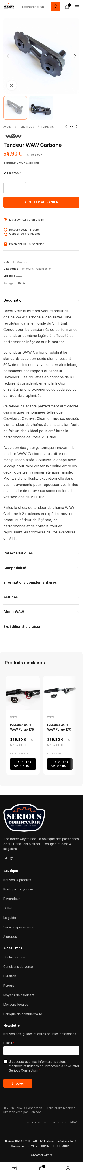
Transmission (27, 126)
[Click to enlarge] (12, 85)
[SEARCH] (55, 6)
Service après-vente (18, 927)
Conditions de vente (18, 966)
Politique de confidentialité (22, 1014)
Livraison (9, 976)
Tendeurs (47, 126)
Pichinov (34, 1112)
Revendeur (11, 899)
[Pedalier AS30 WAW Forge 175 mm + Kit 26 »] (23, 693)
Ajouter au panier (41, 202)
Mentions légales (15, 1004)
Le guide (9, 918)
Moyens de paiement (18, 995)
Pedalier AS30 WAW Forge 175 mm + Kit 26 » (22, 729)
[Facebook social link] (6, 859)
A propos (10, 936)
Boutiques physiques (18, 889)
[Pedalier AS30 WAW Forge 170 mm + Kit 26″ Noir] (60, 693)
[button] (7, 55)
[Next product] (76, 126)
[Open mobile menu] (77, 6)
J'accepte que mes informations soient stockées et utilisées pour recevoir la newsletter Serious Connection (44, 1066)
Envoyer (18, 1083)
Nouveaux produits (17, 880)
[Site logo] (8, 6)
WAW (19, 275)
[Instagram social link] (12, 859)
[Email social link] (19, 283)
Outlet (7, 908)
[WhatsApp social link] (24, 283)
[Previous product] (66, 126)
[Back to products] (71, 126)
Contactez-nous (15, 957)
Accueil (8, 126)
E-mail (8, 1043)
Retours (9, 985)
